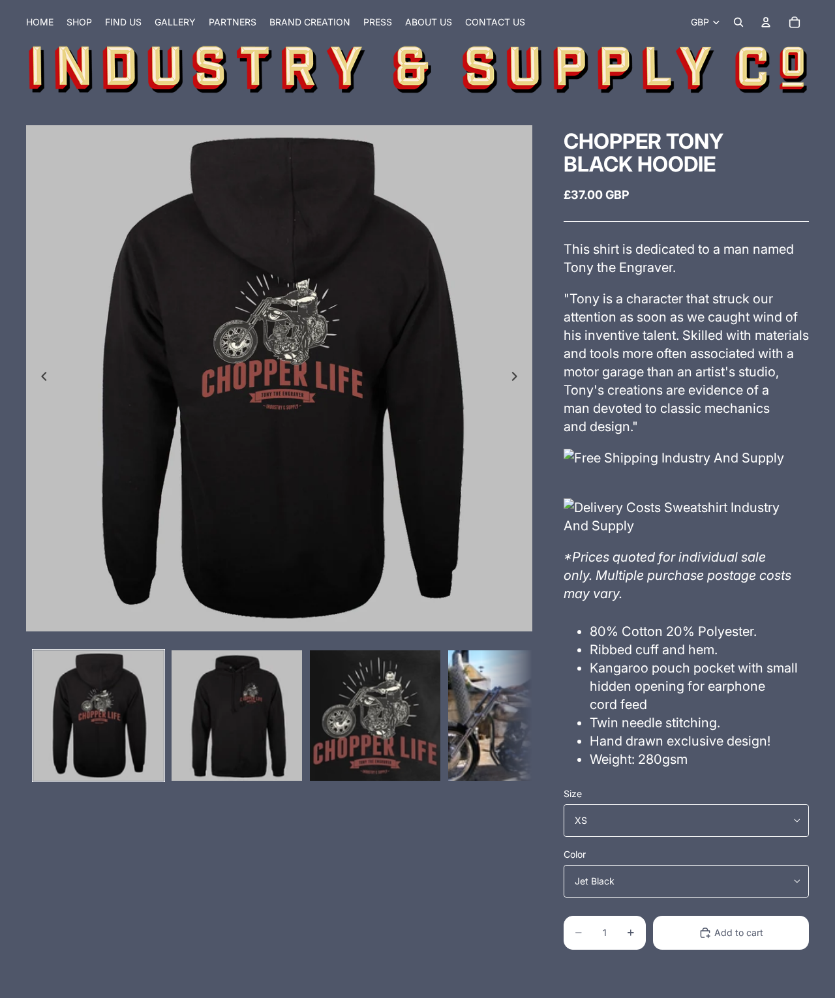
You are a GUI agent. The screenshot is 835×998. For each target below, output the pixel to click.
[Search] (738, 22)
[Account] (766, 22)
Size (573, 793)
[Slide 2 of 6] (237, 715)
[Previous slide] (40, 378)
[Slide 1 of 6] (98, 715)
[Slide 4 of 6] (513, 715)
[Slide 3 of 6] (375, 715)
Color (575, 854)
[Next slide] (518, 378)
